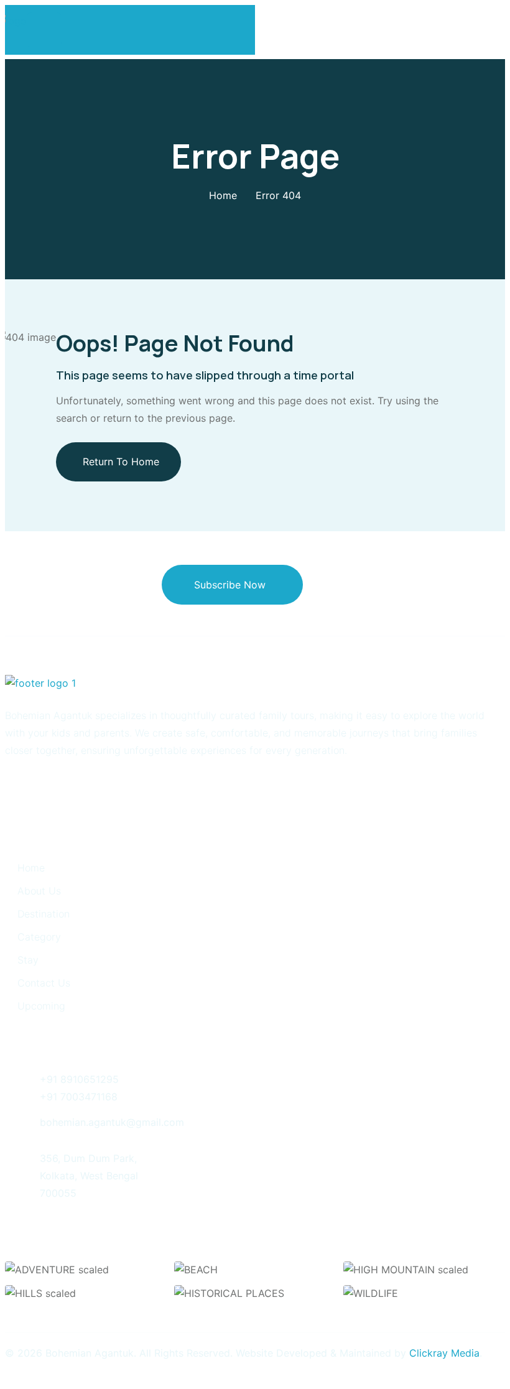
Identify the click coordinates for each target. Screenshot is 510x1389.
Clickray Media (444, 1353)
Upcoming (41, 1006)
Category (39, 937)
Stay (28, 960)
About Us (39, 891)
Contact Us (43, 983)
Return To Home (121, 461)
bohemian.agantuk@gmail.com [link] (112, 1122)
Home (223, 195)
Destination (43, 914)
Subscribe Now (230, 584)
